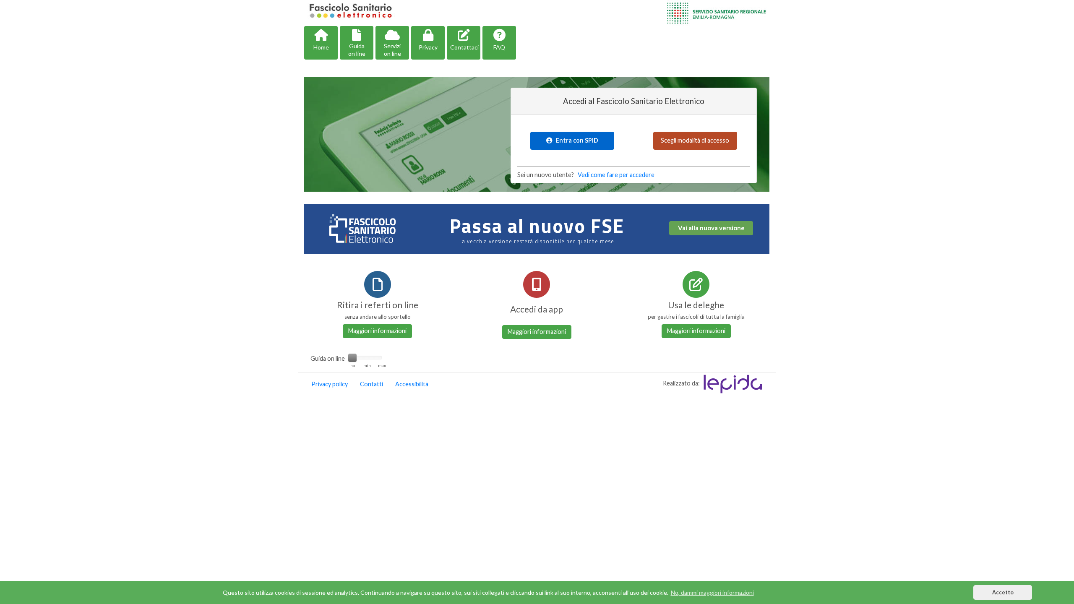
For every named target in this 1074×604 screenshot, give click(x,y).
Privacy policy (329, 384)
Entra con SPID (575, 140)
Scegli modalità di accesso (695, 140)
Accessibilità (411, 384)
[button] (321, 43)
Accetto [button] (1003, 592)
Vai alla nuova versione (711, 228)
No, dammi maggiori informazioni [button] (712, 592)
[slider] (352, 358)
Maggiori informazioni (377, 330)
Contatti (371, 384)
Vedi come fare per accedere (616, 174)
